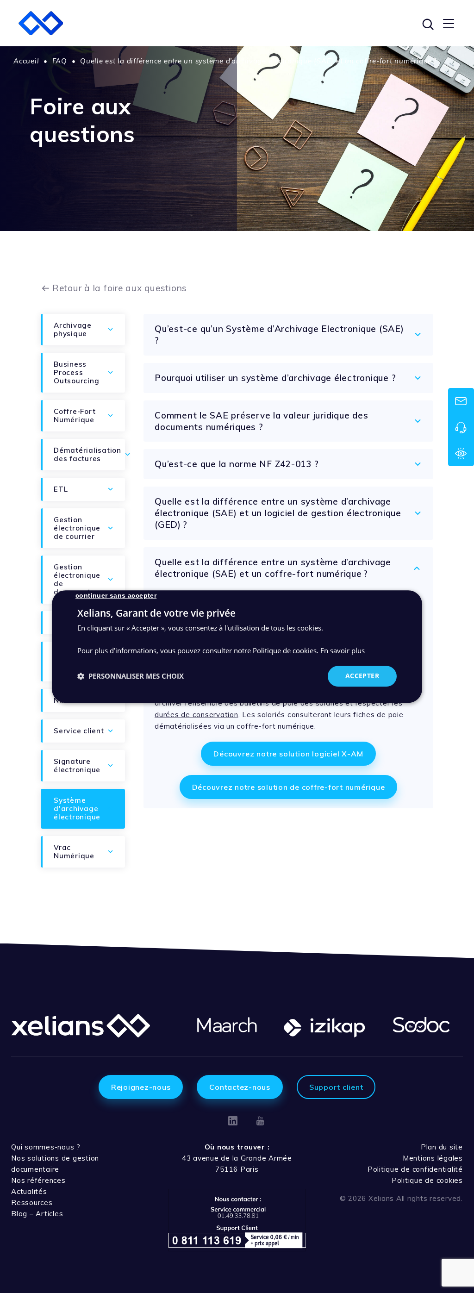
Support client (336, 1087)
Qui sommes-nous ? (46, 1147)
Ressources (32, 1202)
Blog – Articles (37, 1213)
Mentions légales (433, 1158)
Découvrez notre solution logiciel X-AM (288, 753)
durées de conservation (196, 714)
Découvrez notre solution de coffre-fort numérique (288, 787)
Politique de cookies (427, 1180)
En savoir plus (342, 651)
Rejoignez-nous (141, 1087)
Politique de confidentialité (415, 1169)
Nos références (38, 1180)
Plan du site (442, 1147)
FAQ (59, 60)
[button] (130, 676)
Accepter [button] (362, 675)
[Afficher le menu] (448, 23)
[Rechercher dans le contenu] (426, 23)
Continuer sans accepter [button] (115, 595)
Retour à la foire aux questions (119, 288)
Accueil (26, 60)
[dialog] (237, 646)
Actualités (29, 1191)
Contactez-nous (239, 1087)
